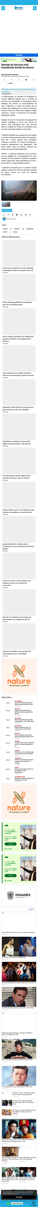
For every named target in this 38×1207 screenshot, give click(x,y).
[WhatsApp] (8, 1203)
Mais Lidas (7, 691)
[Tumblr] (29, 214)
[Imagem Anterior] (3, 190)
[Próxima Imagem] (34, 190)
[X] (19, 79)
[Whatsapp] (4, 79)
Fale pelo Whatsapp (17, 1203)
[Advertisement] (19, 31)
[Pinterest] (25, 214)
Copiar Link (7, 210)
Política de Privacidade (24, 1193)
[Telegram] (26, 79)
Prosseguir (19, 1197)
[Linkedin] (21, 214)
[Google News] (33, 79)
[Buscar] (35, 8)
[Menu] (3, 8)
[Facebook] (11, 79)
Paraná (19, 55)
